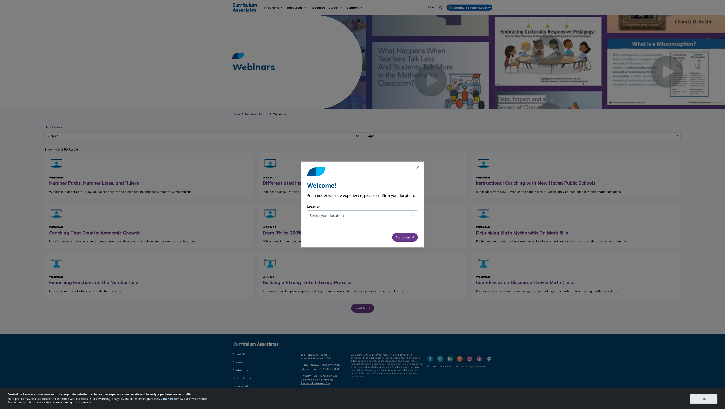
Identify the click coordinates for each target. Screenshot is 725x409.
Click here (167, 399)
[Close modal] (418, 167)
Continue (403, 237)
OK (703, 399)
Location (313, 206)
